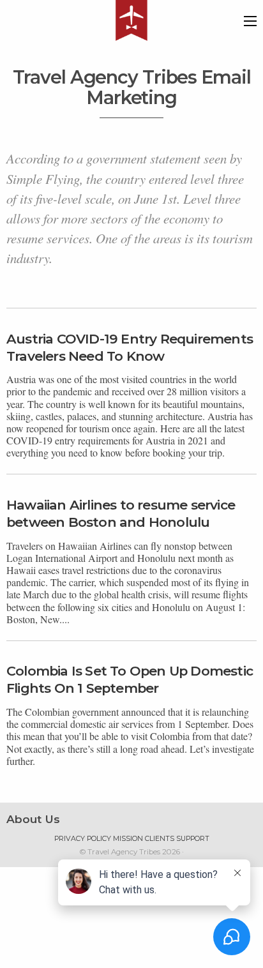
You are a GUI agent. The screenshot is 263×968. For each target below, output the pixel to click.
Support (192, 839)
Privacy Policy (82, 839)
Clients (159, 839)
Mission (128, 839)
